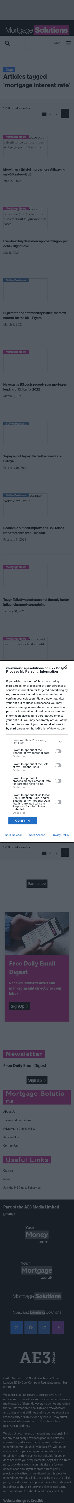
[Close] (66, 668)
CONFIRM (22, 820)
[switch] (58, 751)
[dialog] (37, 751)
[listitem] (37, 741)
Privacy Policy (60, 834)
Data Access (37, 834)
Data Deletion (14, 834)
